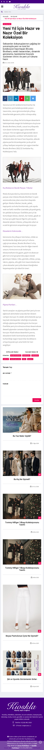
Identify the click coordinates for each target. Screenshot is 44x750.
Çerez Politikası (23, 746)
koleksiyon (26, 355)
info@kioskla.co (26, 725)
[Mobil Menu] (2, 6)
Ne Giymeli (14, 16)
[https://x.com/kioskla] (4, 2)
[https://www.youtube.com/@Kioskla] (9, 2)
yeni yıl (6, 359)
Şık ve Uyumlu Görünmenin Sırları (22, 679)
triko (24, 359)
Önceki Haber (13, 352)
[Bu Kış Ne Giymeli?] (22, 463)
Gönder (36, 400)
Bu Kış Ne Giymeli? (22, 479)
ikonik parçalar (15, 359)
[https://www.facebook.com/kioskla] (1, 2)
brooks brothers (16, 355)
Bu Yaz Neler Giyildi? (22, 436)
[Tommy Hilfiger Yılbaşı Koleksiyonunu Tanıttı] (22, 506)
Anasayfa (5, 16)
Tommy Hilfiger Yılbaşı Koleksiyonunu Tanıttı (22, 523)
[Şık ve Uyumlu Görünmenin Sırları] (22, 663)
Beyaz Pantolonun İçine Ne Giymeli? (22, 636)
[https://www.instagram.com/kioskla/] (7, 2)
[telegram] (33, 98)
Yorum (5, 384)
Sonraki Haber (31, 352)
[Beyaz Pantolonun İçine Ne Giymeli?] (22, 608)
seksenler (35, 355)
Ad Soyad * (7, 373)
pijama (30, 359)
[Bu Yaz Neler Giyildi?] (22, 420)
